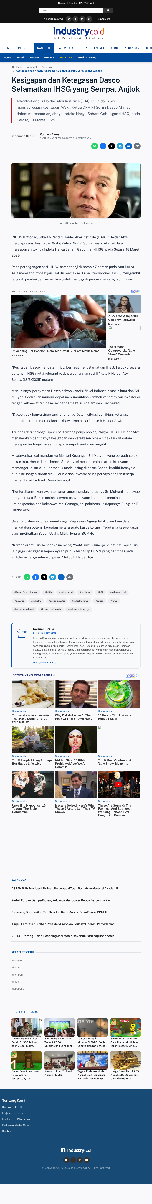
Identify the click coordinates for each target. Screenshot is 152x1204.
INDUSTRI (24, 48)
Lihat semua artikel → (44, 662)
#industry (36, 601)
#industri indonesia (51, 609)
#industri (19, 601)
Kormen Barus (49, 134)
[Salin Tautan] (137, 146)
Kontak (6, 1131)
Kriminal (49, 57)
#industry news (80, 601)
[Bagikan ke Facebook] (103, 146)
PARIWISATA (65, 48)
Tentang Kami (13, 1100)
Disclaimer (23, 1119)
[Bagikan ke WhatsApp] (94, 146)
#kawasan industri (24, 609)
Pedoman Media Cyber (16, 1125)
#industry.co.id (118, 592)
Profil (18, 1107)
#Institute (85, 592)
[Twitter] (69, 19)
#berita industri (57, 601)
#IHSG (48, 592)
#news (113, 601)
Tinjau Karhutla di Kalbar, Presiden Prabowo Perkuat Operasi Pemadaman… (64, 924)
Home (7, 57)
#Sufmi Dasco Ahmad (25, 592)
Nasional (31, 66)
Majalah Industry (12, 1113)
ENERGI (99, 48)
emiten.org (104, 18)
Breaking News (86, 57)
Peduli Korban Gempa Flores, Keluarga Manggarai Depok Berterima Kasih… (63, 900)
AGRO (114, 48)
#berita (99, 601)
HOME (7, 48)
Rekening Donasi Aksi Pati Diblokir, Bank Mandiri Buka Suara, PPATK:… (60, 912)
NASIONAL (44, 48)
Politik (20, 57)
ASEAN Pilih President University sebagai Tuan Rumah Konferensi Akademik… (66, 888)
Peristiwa (66, 57)
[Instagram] (82, 19)
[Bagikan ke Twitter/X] (111, 146)
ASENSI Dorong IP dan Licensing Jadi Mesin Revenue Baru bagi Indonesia (62, 936)
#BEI (100, 592)
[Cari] (108, 10)
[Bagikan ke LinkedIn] (128, 146)
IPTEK (83, 48)
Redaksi (7, 1107)
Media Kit (8, 1119)
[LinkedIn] (89, 19)
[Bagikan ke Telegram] (120, 146)
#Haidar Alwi (66, 592)
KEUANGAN (132, 48)
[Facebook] (75, 19)
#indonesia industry (78, 609)
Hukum (34, 57)
